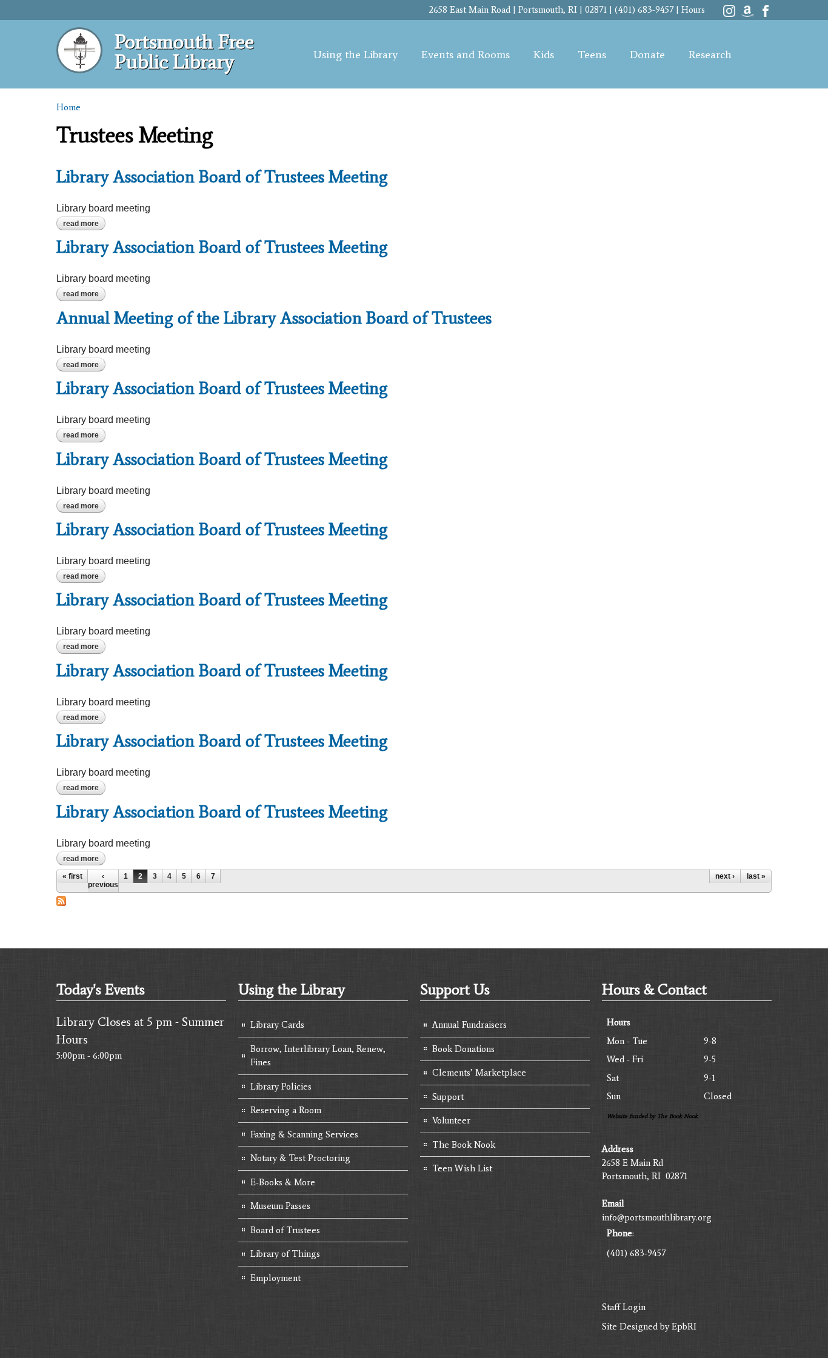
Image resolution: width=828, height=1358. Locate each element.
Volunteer (451, 1120)
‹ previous (103, 880)
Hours (693, 9)
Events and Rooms (465, 54)
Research (710, 54)
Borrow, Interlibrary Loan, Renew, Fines (318, 1055)
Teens (592, 54)
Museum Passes (280, 1205)
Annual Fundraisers (469, 1024)
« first (72, 876)
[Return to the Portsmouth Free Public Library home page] (79, 66)
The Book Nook (463, 1144)
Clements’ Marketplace (479, 1072)
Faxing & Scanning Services (304, 1134)
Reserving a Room (285, 1110)
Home (68, 107)
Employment (275, 1278)
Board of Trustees (285, 1230)
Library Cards (277, 1024)
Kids (543, 54)
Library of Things (285, 1253)
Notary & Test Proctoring (300, 1158)
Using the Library (355, 54)
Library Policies (281, 1086)
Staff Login (624, 1307)
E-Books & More (282, 1182)
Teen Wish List (462, 1168)
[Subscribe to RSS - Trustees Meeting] (61, 899)
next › (725, 876)
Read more (84, 223)
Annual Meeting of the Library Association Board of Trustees (274, 317)
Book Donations (463, 1048)
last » (756, 876)
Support (448, 1096)
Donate (647, 54)
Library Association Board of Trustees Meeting (222, 176)
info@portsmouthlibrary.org (657, 1217)
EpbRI (684, 1326)
